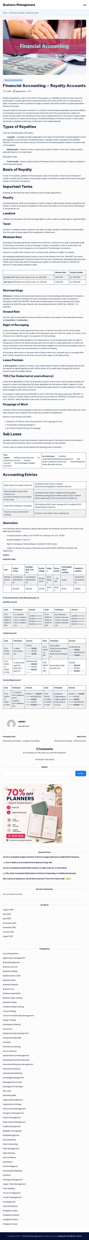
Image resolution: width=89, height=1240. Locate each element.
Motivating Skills (9, 1095)
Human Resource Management (16, 1055)
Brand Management (11, 962)
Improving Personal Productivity (16, 1060)
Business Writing (9, 1002)
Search (44, 767)
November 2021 (9, 927)
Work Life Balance (10, 1206)
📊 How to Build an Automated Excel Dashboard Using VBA (27, 862)
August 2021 (8, 936)
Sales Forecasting (10, 1144)
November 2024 (9, 923)
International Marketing (12, 1073)
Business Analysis (10, 971)
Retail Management (11, 1135)
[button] (23, 726)
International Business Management (18, 1064)
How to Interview (10, 1051)
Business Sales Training (12, 998)
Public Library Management (14, 1122)
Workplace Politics (10, 1219)
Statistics (7, 1175)
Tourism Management (12, 1197)
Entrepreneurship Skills (12, 1038)
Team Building (9, 1188)
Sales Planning (9, 1153)
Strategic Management (12, 1180)
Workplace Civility (10, 1211)
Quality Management (12, 1126)
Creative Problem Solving (13, 1007)
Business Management (19, 5)
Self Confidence (9, 1157)
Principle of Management (13, 1113)
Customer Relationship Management (18, 1015)
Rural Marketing (9, 1140)
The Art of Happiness (12, 1193)
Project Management (12, 1117)
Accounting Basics (11, 953)
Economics (7, 1029)
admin (21, 721)
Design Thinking (9, 1020)
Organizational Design (12, 1104)
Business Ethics (9, 980)
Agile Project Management (14, 958)
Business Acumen (10, 967)
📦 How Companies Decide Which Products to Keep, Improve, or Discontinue (35, 868)
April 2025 (7, 918)
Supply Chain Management (14, 1184)
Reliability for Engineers (12, 1131)
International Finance (12, 1069)
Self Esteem (8, 1162)
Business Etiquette (10, 984)
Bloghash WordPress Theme (70, 1236)
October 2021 (8, 932)
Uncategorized (9, 1202)
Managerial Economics (12, 1082)
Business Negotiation (12, 993)
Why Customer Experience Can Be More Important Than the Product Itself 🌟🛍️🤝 (37, 879)
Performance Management (14, 1109)
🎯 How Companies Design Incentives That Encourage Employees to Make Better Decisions (41, 857)
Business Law (8, 989)
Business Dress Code (11, 976)
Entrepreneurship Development (16, 1033)
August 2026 (8, 910)
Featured (6, 1042)
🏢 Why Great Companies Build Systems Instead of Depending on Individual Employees (39, 873)
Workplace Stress (10, 1224)
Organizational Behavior (13, 1100)
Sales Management (11, 1148)
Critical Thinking (9, 1011)
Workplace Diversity (11, 1215)
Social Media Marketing (12, 1171)
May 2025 (7, 914)
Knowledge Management (13, 1078)
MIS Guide (7, 1091)
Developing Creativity (12, 1024)
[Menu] (85, 5)
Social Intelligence (10, 1166)
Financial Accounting (13, 80)
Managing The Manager (13, 1086)
